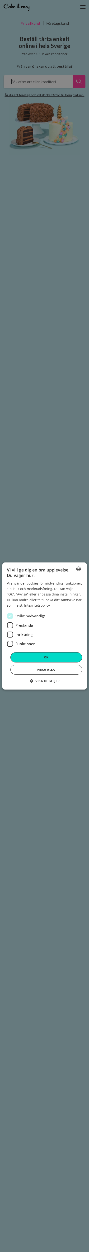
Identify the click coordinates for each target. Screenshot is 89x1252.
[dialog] (44, 626)
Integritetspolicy (37, 605)
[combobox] (78, 568)
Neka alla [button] (46, 669)
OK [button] (46, 657)
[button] (45, 681)
